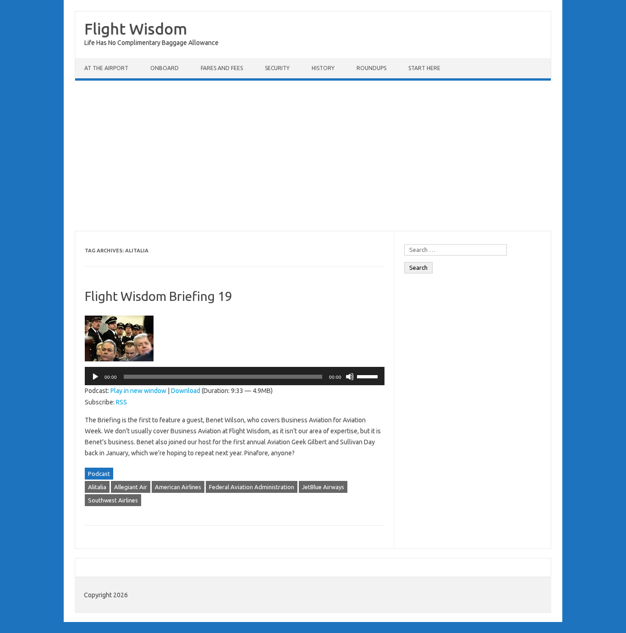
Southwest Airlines (113, 500)
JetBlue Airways (323, 487)
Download (185, 390)
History (323, 68)
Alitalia (97, 487)
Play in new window (138, 390)
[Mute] (349, 376)
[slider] (368, 376)
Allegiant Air (130, 487)
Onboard (164, 68)
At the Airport (106, 68)
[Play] (95, 376)
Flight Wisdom (135, 28)
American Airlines (178, 487)
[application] (234, 376)
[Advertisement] (313, 156)
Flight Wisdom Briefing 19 (158, 296)
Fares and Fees (222, 68)
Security (277, 68)
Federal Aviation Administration (251, 487)
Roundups (371, 68)
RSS (121, 402)
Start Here (424, 68)
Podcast (99, 473)
